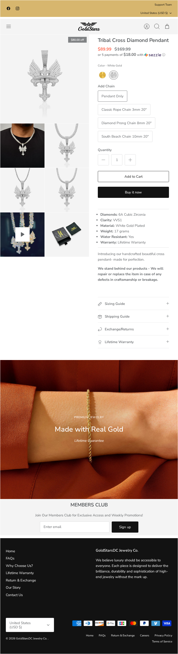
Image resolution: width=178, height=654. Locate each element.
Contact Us (14, 595)
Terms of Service (162, 641)
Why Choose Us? (19, 565)
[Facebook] (8, 8)
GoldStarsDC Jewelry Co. (32, 638)
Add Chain (106, 86)
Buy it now (133, 192)
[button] (131, 55)
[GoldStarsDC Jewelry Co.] (89, 26)
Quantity (105, 150)
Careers (144, 635)
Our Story (13, 587)
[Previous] (51, 8)
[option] (89, 429)
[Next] (127, 8)
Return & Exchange (21, 580)
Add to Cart (133, 176)
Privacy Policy (163, 635)
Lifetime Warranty (20, 573)
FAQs (10, 558)
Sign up (125, 527)
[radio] (102, 75)
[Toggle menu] (11, 26)
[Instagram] (17, 8)
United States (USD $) (154, 13)
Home (10, 551)
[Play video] (22, 234)
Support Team (163, 4)
